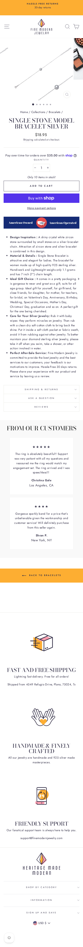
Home (24, 112)
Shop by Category (41, 887)
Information (41, 900)
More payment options (41, 208)
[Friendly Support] (41, 796)
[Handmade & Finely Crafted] (41, 718)
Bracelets (54, 112)
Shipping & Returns (41, 389)
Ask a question (41, 398)
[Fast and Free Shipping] (41, 642)
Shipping (28, 139)
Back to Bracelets (44, 575)
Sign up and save (41, 912)
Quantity (41, 159)
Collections (38, 112)
